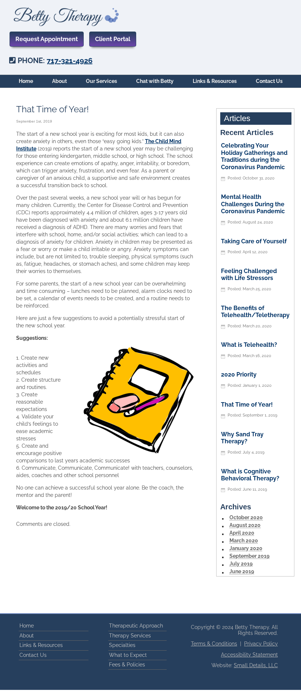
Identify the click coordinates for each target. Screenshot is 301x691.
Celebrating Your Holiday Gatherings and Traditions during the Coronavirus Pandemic (254, 156)
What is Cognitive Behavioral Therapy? (250, 475)
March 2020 (243, 540)
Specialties (122, 645)
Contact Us (269, 81)
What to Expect (128, 655)
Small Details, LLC (256, 665)
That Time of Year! (247, 404)
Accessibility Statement (249, 655)
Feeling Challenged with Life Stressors (249, 275)
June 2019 (241, 571)
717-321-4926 (70, 60)
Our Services (101, 81)
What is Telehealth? (249, 344)
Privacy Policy (261, 644)
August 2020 (245, 525)
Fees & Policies (127, 665)
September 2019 (249, 556)
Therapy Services (130, 636)
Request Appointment (46, 39)
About (59, 81)
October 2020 (246, 517)
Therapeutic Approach (136, 626)
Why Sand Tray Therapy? (242, 438)
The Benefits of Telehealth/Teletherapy (255, 312)
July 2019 (241, 564)
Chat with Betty (155, 81)
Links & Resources (215, 81)
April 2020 (241, 533)
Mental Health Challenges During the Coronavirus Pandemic (253, 204)
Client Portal (112, 39)
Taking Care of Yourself (254, 241)
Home (26, 81)
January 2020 (245, 548)
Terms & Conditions (214, 644)
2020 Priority (239, 374)
